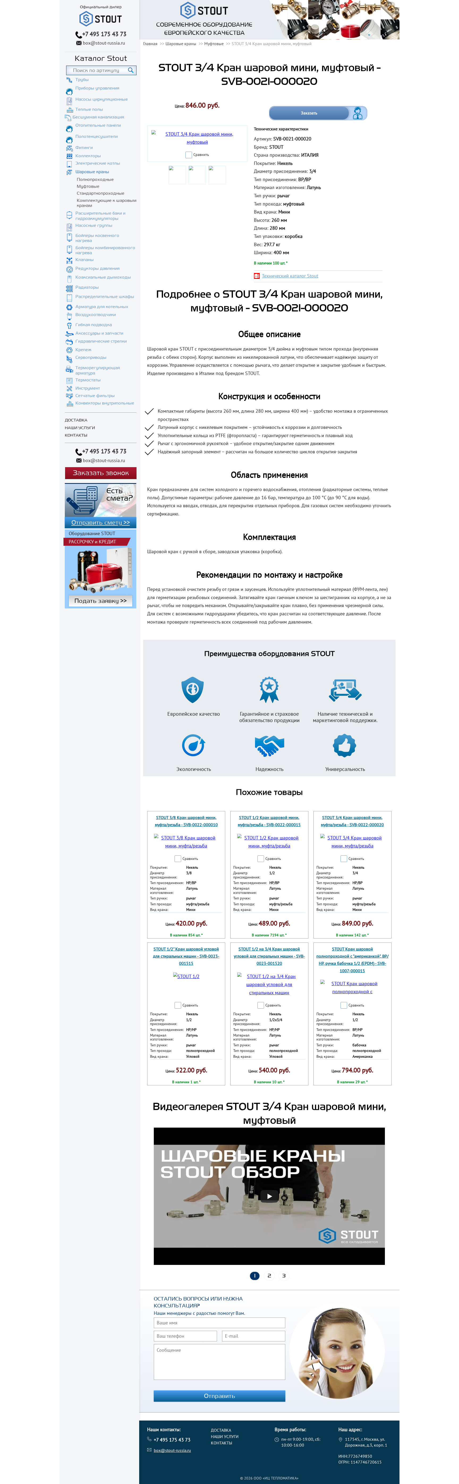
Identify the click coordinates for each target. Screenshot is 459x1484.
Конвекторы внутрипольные (104, 403)
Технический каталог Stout (290, 276)
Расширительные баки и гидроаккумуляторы (100, 215)
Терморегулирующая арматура (97, 370)
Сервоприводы (91, 357)
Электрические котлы (97, 163)
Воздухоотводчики (95, 315)
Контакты (76, 435)
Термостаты (88, 380)
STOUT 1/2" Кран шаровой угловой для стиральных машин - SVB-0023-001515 (186, 956)
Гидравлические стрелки (101, 341)
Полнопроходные (95, 179)
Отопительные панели (98, 125)
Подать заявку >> (100, 601)
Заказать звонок (101, 473)
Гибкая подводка (93, 325)
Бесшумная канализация (98, 117)
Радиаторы (87, 287)
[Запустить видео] (269, 1196)
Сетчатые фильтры (95, 396)
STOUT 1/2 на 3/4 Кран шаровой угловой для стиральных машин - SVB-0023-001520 (269, 956)
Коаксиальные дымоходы (103, 277)
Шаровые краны (92, 172)
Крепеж (83, 350)
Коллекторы (88, 156)
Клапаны (84, 260)
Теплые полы (89, 109)
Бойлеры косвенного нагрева (97, 238)
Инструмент (87, 388)
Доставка (76, 420)
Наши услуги (80, 428)
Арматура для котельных (101, 307)
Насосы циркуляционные (101, 99)
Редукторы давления (97, 268)
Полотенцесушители (96, 136)
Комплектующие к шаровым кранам (107, 203)
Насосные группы (93, 225)
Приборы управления (97, 88)
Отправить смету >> (100, 523)
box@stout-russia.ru (104, 43)
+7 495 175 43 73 (104, 34)
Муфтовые (88, 186)
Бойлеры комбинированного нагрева (105, 250)
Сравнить (201, 154)
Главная (150, 43)
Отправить (219, 1396)
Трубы (82, 80)
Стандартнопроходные (100, 193)
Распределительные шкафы (104, 297)
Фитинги (84, 148)
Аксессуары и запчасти (99, 333)
